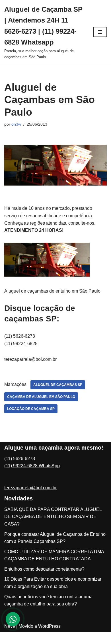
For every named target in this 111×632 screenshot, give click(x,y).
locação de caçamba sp (31, 409)
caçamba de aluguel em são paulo (41, 397)
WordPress (49, 626)
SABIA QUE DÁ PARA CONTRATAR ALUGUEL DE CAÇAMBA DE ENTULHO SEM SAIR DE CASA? (53, 516)
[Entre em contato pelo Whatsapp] (13, 619)
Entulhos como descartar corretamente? (44, 569)
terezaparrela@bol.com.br (30, 487)
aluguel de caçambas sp (57, 385)
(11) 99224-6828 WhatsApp (32, 465)
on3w (16, 124)
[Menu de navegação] (100, 32)
